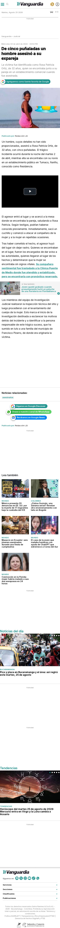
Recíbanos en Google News (31, 417)
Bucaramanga (7, 669)
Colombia (36, 501)
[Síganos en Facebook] (17, 878)
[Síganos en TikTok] (33, 878)
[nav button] (2, 4)
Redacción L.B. (21, 136)
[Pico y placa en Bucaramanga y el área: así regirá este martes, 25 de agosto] (30, 650)
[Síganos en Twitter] (21, 878)
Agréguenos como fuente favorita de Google (27, 81)
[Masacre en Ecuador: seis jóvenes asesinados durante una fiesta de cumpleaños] (15, 525)
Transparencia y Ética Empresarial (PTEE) (38, 916)
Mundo (5, 501)
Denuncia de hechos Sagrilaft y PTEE (30, 918)
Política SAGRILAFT (12, 916)
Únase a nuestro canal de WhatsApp (30, 411)
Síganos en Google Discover (30, 406)
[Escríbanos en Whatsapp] (37, 878)
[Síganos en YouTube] (29, 878)
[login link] (57, 4)
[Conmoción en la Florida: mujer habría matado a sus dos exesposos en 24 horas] (15, 562)
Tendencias (6, 806)
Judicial (16, 36)
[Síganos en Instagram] (25, 878)
